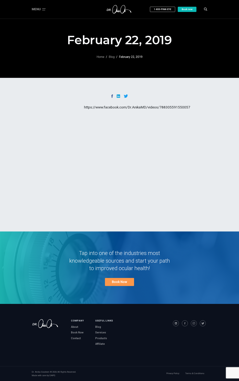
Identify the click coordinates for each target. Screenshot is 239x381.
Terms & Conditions (194, 373)
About (74, 326)
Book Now (119, 282)
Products (101, 338)
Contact (76, 338)
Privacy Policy (172, 373)
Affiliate (100, 343)
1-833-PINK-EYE (162, 9)
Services (100, 332)
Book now (187, 9)
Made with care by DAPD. (44, 375)
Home (100, 57)
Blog (112, 57)
